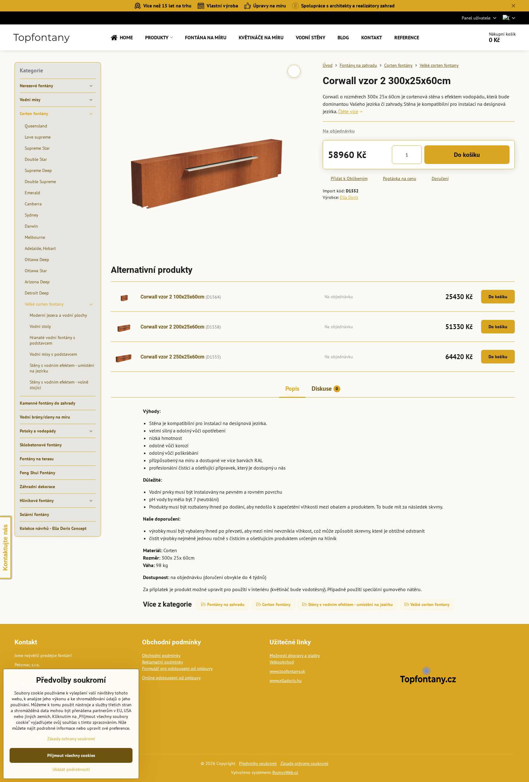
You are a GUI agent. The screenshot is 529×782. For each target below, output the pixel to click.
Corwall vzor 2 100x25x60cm (172, 297)
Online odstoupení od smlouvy (171, 678)
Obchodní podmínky (161, 655)
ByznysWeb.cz (285, 772)
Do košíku (467, 155)
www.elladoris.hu (286, 680)
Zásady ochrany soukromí (304, 763)
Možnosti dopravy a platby (295, 655)
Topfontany (41, 37)
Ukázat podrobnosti (71, 769)
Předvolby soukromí (258, 763)
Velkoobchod (282, 662)
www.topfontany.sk (287, 671)
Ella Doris (349, 197)
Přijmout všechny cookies (71, 755)
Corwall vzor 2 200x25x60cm (172, 327)
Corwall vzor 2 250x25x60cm (172, 357)
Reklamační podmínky (162, 662)
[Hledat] (462, 37)
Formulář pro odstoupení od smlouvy (177, 668)
